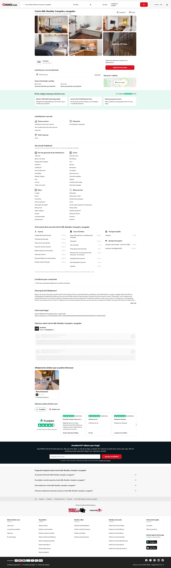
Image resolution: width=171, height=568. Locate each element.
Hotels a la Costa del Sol (116, 545)
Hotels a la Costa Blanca (116, 529)
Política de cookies (43, 565)
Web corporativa (151, 529)
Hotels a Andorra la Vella (46, 533)
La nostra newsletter (13, 529)
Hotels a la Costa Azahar (116, 525)
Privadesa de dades (29, 565)
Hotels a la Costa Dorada (117, 537)
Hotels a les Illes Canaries (82, 529)
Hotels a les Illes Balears (81, 525)
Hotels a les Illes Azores (81, 537)
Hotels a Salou (43, 525)
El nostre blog (11, 537)
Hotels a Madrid (44, 552)
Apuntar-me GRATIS (111, 456)
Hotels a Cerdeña (79, 533)
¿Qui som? (10, 525)
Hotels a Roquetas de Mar (47, 541)
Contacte (149, 525)
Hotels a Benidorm (44, 545)
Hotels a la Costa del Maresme (118, 541)
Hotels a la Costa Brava (116, 533)
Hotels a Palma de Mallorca (47, 537)
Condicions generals (13, 565)
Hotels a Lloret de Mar (46, 529)
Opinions (10, 533)
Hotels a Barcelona (45, 548)
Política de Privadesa (104, 460)
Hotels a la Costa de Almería (118, 548)
